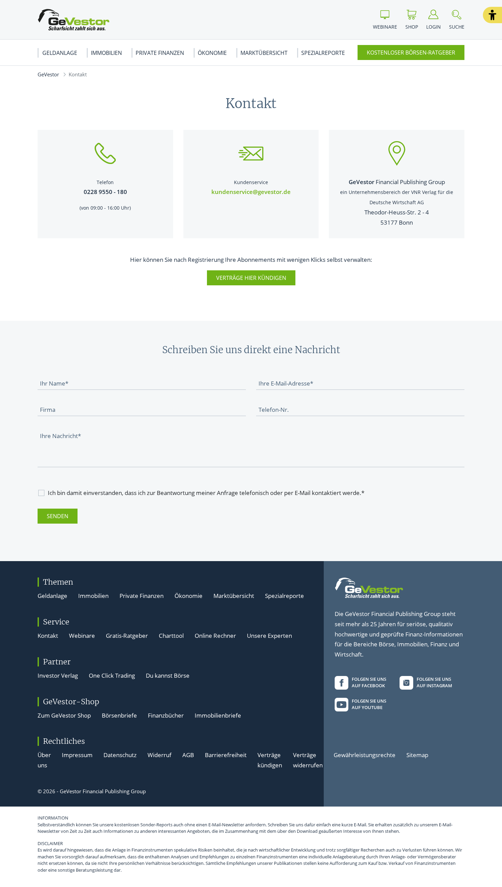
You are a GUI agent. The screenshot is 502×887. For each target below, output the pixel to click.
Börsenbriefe (119, 715)
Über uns (44, 760)
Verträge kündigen (269, 760)
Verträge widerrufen (308, 760)
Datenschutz (120, 755)
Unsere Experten (269, 636)
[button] (492, 15)
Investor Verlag (58, 675)
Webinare (82, 636)
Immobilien (106, 53)
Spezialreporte (323, 53)
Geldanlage (59, 53)
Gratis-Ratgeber (127, 636)
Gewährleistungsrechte (364, 755)
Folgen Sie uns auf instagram (434, 682)
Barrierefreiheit (226, 755)
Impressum (77, 755)
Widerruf (159, 755)
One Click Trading (112, 675)
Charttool (171, 636)
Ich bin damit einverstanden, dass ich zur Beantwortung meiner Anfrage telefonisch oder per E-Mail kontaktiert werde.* (206, 493)
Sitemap (417, 755)
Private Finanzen (160, 53)
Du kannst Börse (168, 675)
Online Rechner (215, 636)
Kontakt (48, 636)
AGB (188, 755)
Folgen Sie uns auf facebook (369, 682)
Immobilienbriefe (218, 715)
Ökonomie (212, 53)
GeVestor (48, 74)
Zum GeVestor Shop (64, 715)
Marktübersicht (264, 53)
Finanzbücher (166, 715)
